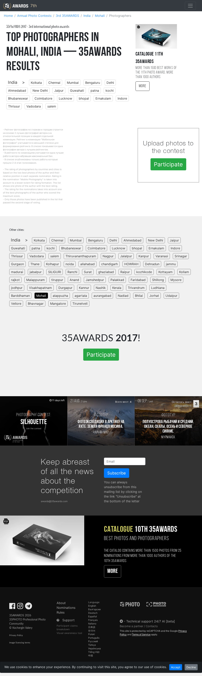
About (61, 603)
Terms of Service (141, 634)
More (142, 86)
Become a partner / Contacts (139, 626)
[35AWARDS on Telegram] (28, 607)
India (12, 82)
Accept (175, 667)
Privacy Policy (16, 635)
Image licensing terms (19, 643)
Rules (61, 612)
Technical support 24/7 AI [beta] (150, 621)
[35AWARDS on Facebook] (12, 607)
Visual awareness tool (69, 633)
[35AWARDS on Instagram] (20, 607)
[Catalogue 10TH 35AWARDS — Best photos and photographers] (42, 540)
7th (33, 5)
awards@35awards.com (54, 501)
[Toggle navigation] (190, 6)
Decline (191, 667)
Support (68, 620)
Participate (168, 164)
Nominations (66, 608)
